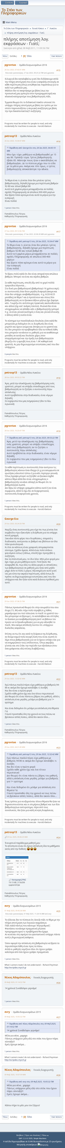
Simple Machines (39, 1138)
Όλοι (29, 56)
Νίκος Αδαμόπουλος (17, 977)
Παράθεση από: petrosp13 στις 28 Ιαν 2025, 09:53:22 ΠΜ (33, 437)
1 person (8, 208)
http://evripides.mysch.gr (15, 967)
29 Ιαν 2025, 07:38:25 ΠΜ (15, 601)
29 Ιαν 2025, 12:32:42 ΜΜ (15, 678)
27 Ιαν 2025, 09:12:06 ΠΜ (15, 231)
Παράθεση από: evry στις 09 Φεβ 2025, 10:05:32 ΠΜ (31, 1081)
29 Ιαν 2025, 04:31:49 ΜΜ (15, 747)
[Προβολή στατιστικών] (43, 1144)
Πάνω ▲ (45, 1135)
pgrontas (10, 65)
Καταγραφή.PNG (18, 879)
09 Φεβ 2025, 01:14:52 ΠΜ (15, 982)
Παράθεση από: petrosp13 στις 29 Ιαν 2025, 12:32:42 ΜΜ (33, 754)
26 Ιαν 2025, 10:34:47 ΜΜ (15, 141)
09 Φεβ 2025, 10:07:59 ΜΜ (15, 1074)
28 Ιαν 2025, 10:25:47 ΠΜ (15, 430)
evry (7, 906)
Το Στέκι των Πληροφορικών (13, 11)
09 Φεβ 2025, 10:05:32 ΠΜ (15, 1016)
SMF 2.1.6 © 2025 (25, 1138)
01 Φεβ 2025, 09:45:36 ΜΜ (15, 910)
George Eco (11, 518)
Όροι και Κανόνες (32, 1135)
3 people (8, 354)
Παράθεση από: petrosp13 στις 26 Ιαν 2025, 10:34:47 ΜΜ (33, 241)
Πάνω (5, 1117)
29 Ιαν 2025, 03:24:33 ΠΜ (15, 523)
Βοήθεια (19, 1135)
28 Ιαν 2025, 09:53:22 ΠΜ (15, 377)
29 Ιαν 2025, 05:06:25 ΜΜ (17, 837)
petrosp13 (11, 136)
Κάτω (5, 56)
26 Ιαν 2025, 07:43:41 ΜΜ (15, 69)
